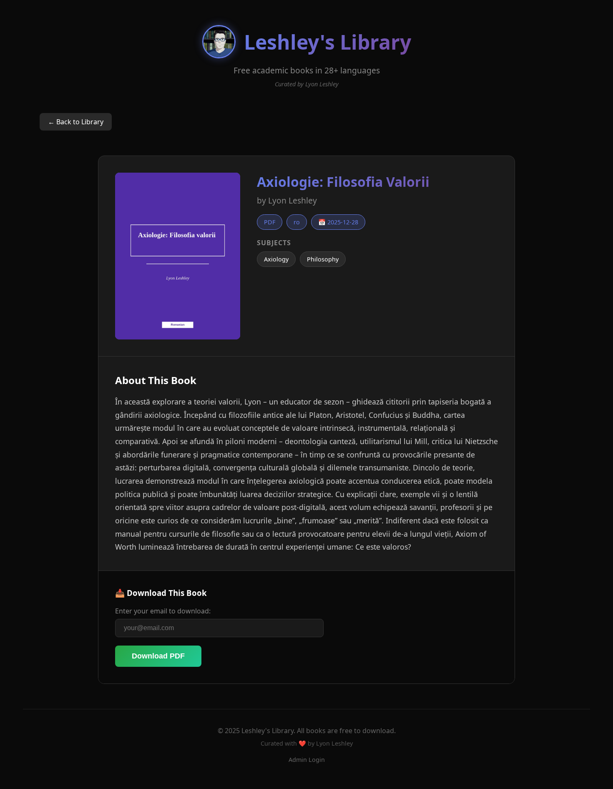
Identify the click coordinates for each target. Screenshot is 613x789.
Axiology (276, 259)
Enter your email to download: (163, 611)
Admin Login (307, 760)
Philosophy (323, 259)
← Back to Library (75, 121)
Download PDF (158, 656)
